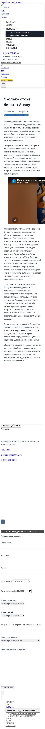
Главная (10, 22)
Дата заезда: (7, 581)
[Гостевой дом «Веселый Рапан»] (5, 17)
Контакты (11, 48)
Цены (9, 39)
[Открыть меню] (3, 84)
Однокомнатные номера (19, 32)
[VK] (3, 522)
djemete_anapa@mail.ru (11, 455)
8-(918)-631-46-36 (8, 460)
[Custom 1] (6, 522)
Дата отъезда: (7, 591)
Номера (10, 707)
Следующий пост (11, 426)
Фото (9, 42)
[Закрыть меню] (1, 697)
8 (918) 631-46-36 (11, 53)
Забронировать (7, 80)
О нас (9, 25)
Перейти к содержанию (11, 2)
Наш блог (5, 450)
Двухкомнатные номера (19, 35)
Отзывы (10, 45)
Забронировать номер (11, 63)
